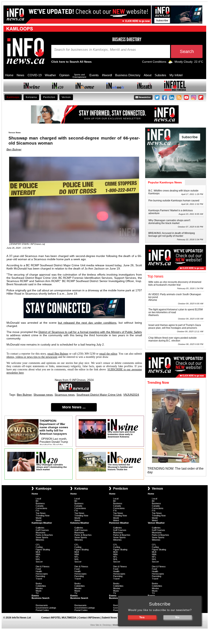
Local (38, 498)
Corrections (41, 508)
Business (40, 503)
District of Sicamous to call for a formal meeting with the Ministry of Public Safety (90, 332)
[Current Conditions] (170, 62)
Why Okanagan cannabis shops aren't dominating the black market (169, 222)
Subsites (160, 75)
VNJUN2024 (131, 394)
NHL (38, 559)
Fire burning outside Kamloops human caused (173, 200)
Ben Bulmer (13, 149)
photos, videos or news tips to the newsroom (31, 356)
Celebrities (41, 586)
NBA (38, 554)
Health (39, 571)
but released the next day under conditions (87, 322)
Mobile (116, 625)
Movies (39, 588)
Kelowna (31, 97)
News (20, 75)
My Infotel (175, 75)
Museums (40, 532)
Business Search (40, 598)
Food (38, 569)
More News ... (74, 407)
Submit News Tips (112, 617)
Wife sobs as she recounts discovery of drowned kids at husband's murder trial (174, 283)
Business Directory (127, 75)
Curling (39, 547)
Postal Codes (42, 610)
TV (37, 593)
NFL (38, 557)
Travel (39, 578)
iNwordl (107, 75)
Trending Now (42, 515)
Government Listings (46, 608)
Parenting (40, 576)
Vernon (66, 97)
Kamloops (13, 97)
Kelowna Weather (79, 523)
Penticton (49, 97)
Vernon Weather (156, 523)
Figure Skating (43, 549)
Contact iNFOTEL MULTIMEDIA (59, 617)
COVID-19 (35, 75)
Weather (50, 75)
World (38, 518)
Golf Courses (42, 530)
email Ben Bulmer (57, 353)
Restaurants (42, 605)
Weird (38, 520)
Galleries (40, 527)
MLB (38, 552)
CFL (38, 544)
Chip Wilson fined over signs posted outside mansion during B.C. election (172, 339)
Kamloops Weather (42, 523)
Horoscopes (42, 574)
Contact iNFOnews (89, 617)
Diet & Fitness (42, 566)
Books (39, 583)
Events (94, 75)
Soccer (39, 561)
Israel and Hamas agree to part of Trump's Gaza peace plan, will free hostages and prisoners (174, 326)
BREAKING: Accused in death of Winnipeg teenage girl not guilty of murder (171, 234)
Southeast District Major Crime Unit (98, 394)
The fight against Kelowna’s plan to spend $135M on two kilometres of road (175, 311)
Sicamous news (65, 394)
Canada (39, 506)
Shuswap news (43, 394)
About (147, 75)
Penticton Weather (119, 523)
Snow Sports (42, 537)
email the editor (108, 353)
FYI (37, 510)
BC (37, 501)
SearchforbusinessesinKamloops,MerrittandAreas (95, 50)
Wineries (40, 540)
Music (39, 591)
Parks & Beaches (44, 535)
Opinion (64, 75)
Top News (41, 513)
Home (9, 75)
